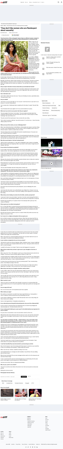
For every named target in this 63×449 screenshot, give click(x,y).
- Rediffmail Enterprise (31, 421)
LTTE (33, 383)
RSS (3, 383)
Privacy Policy (18, 444)
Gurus (38, 2)
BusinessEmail (35, 2)
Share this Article (6, 35)
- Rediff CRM (29, 425)
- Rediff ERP (29, 427)
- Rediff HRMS (29, 424)
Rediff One (29, 419)
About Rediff (8, 444)
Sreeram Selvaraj (46, 108)
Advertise (13, 444)
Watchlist (2, 437)
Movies (46, 421)
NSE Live (2, 434)
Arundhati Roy (9, 383)
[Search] (58, 2)
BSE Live (2, 433)
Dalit (59, 105)
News (26, 2)
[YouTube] (34, 447)
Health (10, 433)
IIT (53, 103)
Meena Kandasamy (46, 103)
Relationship (11, 437)
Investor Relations (32, 444)
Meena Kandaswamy (55, 110)
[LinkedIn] (37, 447)
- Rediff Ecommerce (30, 422)
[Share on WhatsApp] (25, 447)
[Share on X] (28, 447)
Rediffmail (29, 418)
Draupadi (27, 383)
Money (30, 2)
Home (22, 2)
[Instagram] (32, 447)
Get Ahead (47, 425)
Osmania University (19, 383)
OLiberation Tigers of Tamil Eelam (50, 115)
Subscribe (24, 376)
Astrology (47, 428)
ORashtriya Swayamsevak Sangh (49, 105)
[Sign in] (61, 2)
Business (47, 419)
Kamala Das (54, 108)
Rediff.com (45, 444)
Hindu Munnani (45, 113)
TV (40, 2)
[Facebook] (30, 447)
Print (30, 376)
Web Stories (44, 137)
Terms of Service (24, 444)
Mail (23, 2)
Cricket (46, 424)
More (42, 2)
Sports (46, 422)
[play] (51, 142)
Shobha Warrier (4, 32)
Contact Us (38, 444)
